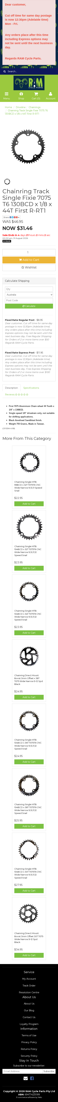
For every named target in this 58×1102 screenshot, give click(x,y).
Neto (40, 1097)
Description (11, 387)
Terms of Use (29, 1035)
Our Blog (29, 1010)
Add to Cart (30, 260)
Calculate (29, 306)
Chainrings (34, 107)
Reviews (10, 394)
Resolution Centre (29, 992)
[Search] (4, 71)
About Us (29, 1003)
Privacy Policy (29, 1042)
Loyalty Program (29, 1024)
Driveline (21, 107)
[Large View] (7, 181)
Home (8, 107)
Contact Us (29, 1017)
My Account (29, 978)
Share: (6, 217)
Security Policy (29, 1055)
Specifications (31, 387)
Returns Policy (29, 1049)
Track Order (29, 985)
